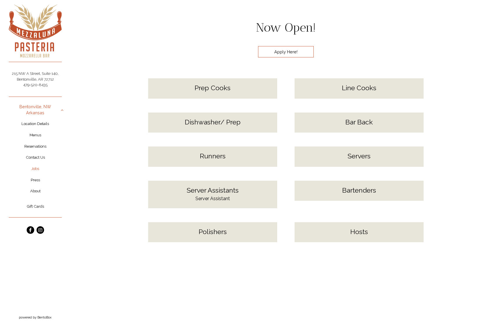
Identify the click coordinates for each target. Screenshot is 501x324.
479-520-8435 (35, 85)
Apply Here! (285, 51)
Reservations (35, 146)
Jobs (35, 168)
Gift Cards (35, 206)
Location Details (35, 123)
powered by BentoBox (44, 317)
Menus (35, 135)
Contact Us (35, 157)
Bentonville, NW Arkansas (35, 109)
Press (35, 180)
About (35, 191)
